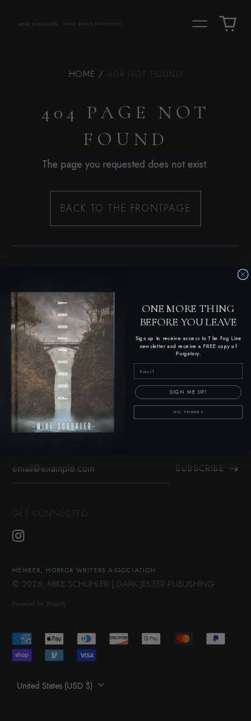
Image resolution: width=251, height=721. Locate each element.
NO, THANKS (188, 413)
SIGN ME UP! (188, 392)
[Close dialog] (243, 274)
